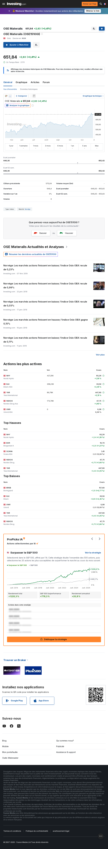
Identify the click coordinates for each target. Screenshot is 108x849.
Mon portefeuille (10, 752)
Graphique (21, 82)
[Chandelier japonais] (6, 96)
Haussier (69, 233)
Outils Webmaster (10, 758)
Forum (46, 82)
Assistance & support (66, 752)
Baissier (43, 233)
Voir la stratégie (93, 552)
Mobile (5, 746)
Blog (4, 740)
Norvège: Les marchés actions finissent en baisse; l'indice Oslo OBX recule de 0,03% (45, 303)
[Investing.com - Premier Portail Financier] (16, 4)
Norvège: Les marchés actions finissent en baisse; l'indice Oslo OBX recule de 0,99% (45, 285)
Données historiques (29, 89)
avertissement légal (61, 831)
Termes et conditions (12, 831)
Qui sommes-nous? (65, 740)
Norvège (27, 209)
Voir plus (100, 354)
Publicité (60, 746)
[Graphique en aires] (10, 96)
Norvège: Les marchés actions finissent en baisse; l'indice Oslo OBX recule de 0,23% (45, 267)
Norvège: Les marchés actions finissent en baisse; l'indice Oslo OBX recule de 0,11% (45, 339)
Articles (35, 82)
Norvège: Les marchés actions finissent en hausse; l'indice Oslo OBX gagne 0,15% (45, 321)
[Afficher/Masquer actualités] (34, 96)
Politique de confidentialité (37, 831)
